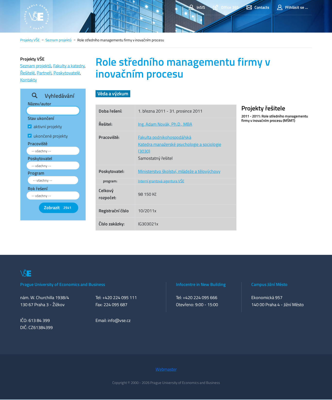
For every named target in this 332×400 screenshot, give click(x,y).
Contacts (261, 7)
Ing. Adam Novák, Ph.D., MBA (165, 124)
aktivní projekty (48, 126)
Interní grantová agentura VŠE (161, 181)
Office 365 (230, 7)
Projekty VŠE (30, 40)
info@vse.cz (119, 320)
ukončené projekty (51, 136)
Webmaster (166, 369)
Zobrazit (57, 207)
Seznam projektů (58, 40)
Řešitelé (27, 73)
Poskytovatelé (66, 73)
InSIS (201, 7)
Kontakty (28, 80)
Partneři (44, 73)
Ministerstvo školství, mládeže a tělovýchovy (179, 171)
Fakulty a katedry (69, 65)
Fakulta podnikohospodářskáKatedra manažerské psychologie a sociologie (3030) (179, 144)
